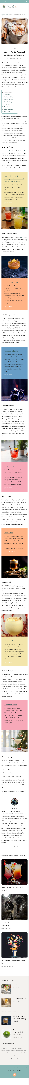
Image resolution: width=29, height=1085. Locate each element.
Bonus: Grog (7, 111)
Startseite (3, 14)
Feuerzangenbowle (8, 99)
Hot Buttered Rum (9, 97)
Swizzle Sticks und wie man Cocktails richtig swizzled (19, 1018)
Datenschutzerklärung (19, 1067)
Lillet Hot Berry (8, 102)
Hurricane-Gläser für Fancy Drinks (12, 887)
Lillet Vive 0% (17, 985)
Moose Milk (7, 106)
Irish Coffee (7, 104)
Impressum (5, 1067)
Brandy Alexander (8, 109)
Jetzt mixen (8, 203)
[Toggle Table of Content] (14, 92)
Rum (21, 237)
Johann (9, 58)
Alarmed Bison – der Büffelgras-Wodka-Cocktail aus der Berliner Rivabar (14, 178)
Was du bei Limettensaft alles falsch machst (18, 1032)
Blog (7, 14)
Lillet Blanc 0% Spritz (19, 998)
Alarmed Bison (7, 94)
